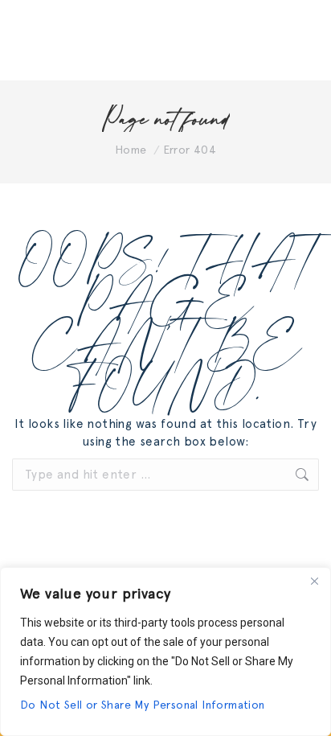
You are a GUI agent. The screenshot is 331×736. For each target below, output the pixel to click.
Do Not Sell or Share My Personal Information (142, 704)
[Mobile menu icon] (299, 40)
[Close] (314, 580)
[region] (165, 651)
